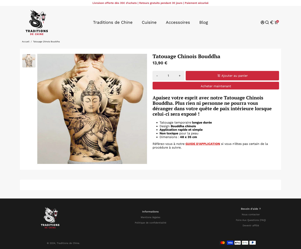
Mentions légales (150, 217)
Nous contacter (251, 214)
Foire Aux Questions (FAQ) (251, 220)
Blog (203, 22)
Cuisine (149, 22)
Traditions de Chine (113, 22)
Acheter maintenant (216, 86)
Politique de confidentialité (150, 222)
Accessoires (178, 22)
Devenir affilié (251, 225)
